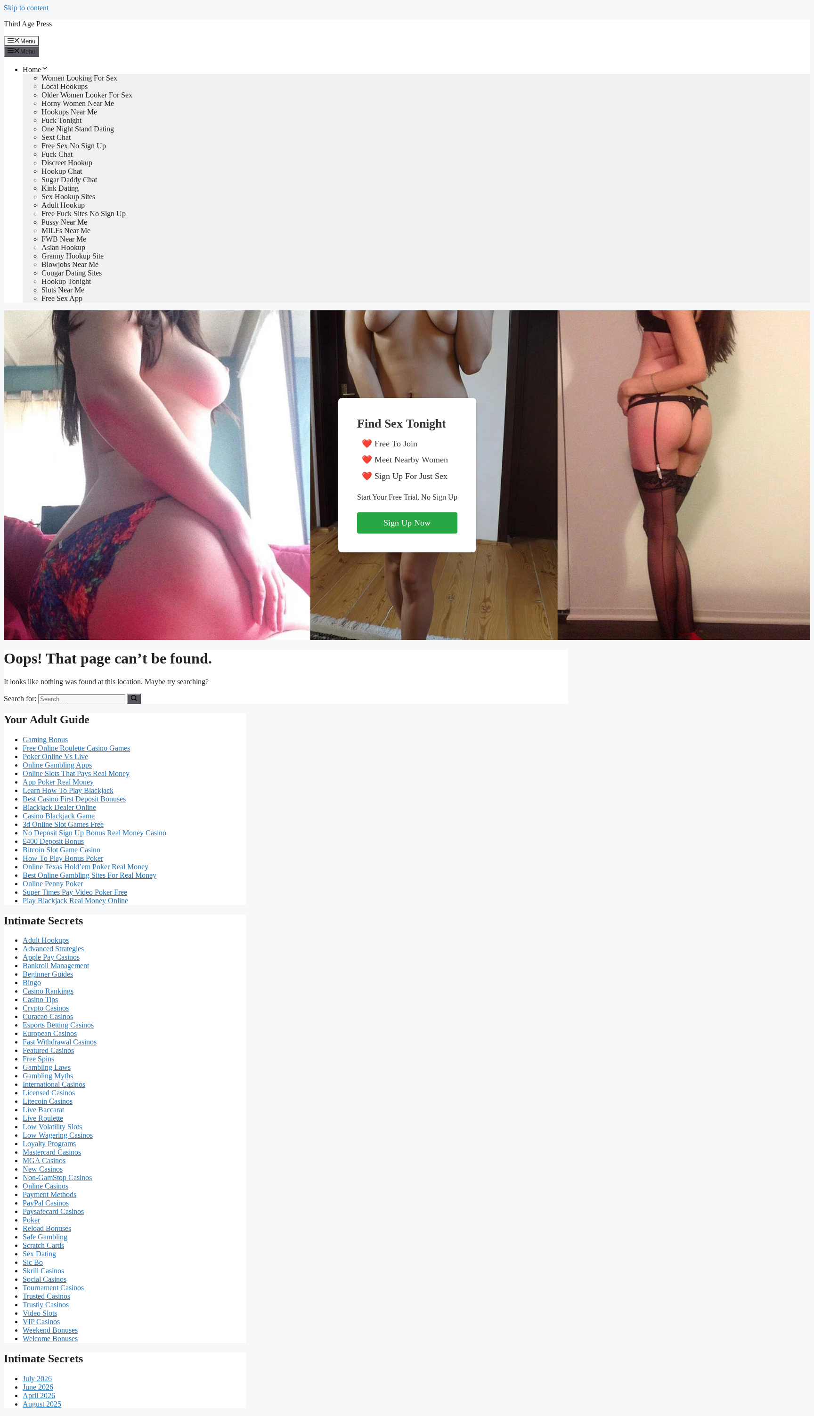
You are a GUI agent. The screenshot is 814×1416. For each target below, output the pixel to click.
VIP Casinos (41, 1322)
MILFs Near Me (65, 231)
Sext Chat (56, 137)
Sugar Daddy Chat (69, 180)
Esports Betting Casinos (58, 1025)
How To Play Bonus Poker (63, 858)
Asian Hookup (63, 247)
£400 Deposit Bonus (53, 841)
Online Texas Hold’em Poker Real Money (85, 867)
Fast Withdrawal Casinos (60, 1042)
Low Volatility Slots (52, 1127)
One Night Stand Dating (77, 129)
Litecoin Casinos (48, 1101)
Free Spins (38, 1059)
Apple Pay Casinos (51, 957)
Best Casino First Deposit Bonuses (74, 799)
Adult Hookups (46, 940)
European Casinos (50, 1033)
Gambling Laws (47, 1067)
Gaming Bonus (45, 740)
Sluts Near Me (62, 290)
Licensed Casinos (49, 1093)
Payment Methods (49, 1194)
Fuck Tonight (61, 120)
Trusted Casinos (46, 1296)
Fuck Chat (57, 154)
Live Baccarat (43, 1110)
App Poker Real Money (58, 782)
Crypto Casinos (46, 1008)
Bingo (32, 983)
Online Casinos (45, 1186)
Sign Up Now (407, 522)
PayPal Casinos (46, 1203)
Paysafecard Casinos (53, 1211)
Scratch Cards (43, 1245)
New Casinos (43, 1169)
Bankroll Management (56, 966)
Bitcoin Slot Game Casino (61, 850)
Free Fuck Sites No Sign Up (83, 214)
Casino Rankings (48, 991)
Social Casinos (44, 1279)
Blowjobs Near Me (69, 264)
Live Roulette (43, 1118)
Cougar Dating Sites (71, 273)
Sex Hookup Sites (68, 197)
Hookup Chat (61, 171)
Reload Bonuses (47, 1228)
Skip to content (26, 8)
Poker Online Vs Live (55, 757)
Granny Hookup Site (72, 256)
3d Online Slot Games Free (63, 824)
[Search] (134, 699)
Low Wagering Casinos (58, 1135)
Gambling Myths (48, 1076)
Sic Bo (33, 1262)
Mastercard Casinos (52, 1152)
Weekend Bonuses (50, 1330)
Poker (31, 1220)
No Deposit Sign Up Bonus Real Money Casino (94, 833)
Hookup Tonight (66, 281)
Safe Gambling (45, 1237)
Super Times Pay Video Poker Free (75, 892)
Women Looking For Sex (79, 78)
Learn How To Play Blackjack (68, 790)
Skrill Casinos (43, 1271)
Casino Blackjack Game (59, 816)
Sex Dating (39, 1254)
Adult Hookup (63, 205)
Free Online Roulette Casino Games (76, 748)
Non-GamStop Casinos (57, 1177)
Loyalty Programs (49, 1144)
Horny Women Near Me (77, 103)
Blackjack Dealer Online (59, 807)
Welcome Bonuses (50, 1339)
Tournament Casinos (53, 1288)
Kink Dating (60, 188)
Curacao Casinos (48, 1016)
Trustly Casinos (46, 1305)
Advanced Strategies (53, 949)
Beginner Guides (48, 974)
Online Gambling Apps (57, 765)
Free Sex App (61, 298)
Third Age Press (28, 24)
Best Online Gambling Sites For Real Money (89, 875)
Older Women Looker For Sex (86, 95)
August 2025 (42, 1404)
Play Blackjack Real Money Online (75, 901)
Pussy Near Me (64, 222)
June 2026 (38, 1387)
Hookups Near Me (69, 112)
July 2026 (37, 1379)
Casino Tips (40, 999)
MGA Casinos (44, 1161)
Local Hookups (64, 86)
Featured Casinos (48, 1050)
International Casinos (54, 1084)
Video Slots (40, 1313)
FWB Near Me (63, 239)
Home (32, 69)
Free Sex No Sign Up (73, 146)
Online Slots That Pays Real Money (76, 773)
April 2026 (39, 1396)
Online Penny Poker (53, 884)
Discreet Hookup (66, 163)
